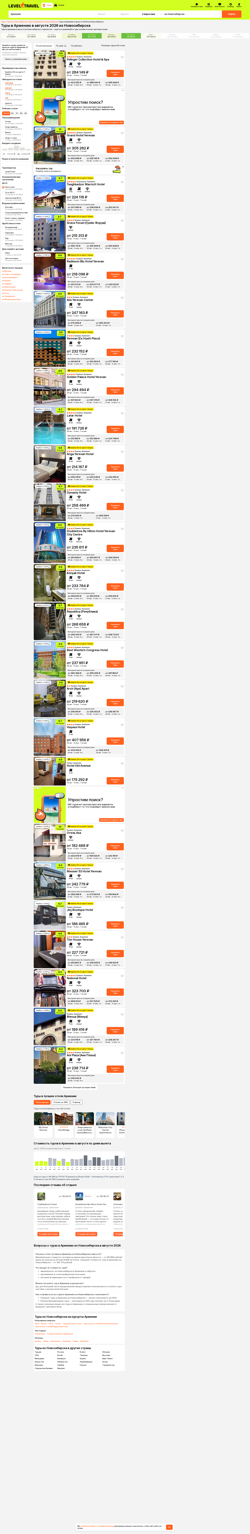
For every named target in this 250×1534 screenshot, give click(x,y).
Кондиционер (11, 227)
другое (8, 103)
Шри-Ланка (107, 1358)
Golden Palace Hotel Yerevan (86, 377)
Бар (7, 238)
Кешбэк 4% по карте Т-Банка (15, 73)
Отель (8, 121)
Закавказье (40, 1334)
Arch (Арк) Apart (78, 688)
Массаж (8, 244)
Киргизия (39, 1365)
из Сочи (5, 293)
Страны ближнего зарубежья (60, 1334)
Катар (105, 1362)
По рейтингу (76, 46)
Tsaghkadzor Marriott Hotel (86, 184)
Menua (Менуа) (77, 1016)
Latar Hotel (74, 415)
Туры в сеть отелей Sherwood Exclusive (100, 1324)
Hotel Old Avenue (79, 765)
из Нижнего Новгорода (12, 290)
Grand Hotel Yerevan (81, 135)
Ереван (38, 1341)
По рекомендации (44, 46)
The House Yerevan (80, 939)
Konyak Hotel (76, 573)
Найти (231, 14)
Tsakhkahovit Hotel (47, 1204)
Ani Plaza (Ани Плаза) (81, 1055)
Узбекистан (62, 1362)
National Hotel (76, 978)
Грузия (83, 1358)
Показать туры (115, 73)
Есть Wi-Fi (9, 192)
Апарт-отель (11, 138)
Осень (58, 1324)
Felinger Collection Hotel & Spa (88, 59)
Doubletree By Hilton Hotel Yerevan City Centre (91, 532)
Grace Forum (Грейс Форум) (86, 223)
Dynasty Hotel (76, 492)
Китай (60, 1355)
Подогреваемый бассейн (16, 213)
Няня (7, 253)
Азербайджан (86, 1362)
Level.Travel (10, 172)
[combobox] (53, 14)
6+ (12, 113)
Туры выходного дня (72, 1324)
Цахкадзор (55, 1341)
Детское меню (11, 258)
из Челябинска (8, 296)
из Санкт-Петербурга (11, 274)
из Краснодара (8, 287)
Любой (6, 113)
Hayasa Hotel (76, 727)
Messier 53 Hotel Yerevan (84, 871)
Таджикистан (108, 1365)
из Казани (6, 281)
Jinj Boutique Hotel (80, 910)
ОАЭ (37, 1355)
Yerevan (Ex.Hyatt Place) (83, 338)
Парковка (9, 233)
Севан (46, 1341)
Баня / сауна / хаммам (15, 218)
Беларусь (61, 1358)
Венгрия (61, 1368)
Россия (60, 1352)
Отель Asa (74, 833)
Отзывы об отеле (48, 1234)
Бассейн (9, 207)
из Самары (7, 284)
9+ (26, 113)
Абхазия (106, 1352)
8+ (21, 113)
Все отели (9, 187)
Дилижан (84, 1341)
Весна (44, 1324)
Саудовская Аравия (44, 1368)
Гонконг (83, 1365)
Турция (38, 1352)
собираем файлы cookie (91, 1526)
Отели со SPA (61, 1102)
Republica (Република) (82, 611)
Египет (83, 1352)
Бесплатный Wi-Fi (13, 198)
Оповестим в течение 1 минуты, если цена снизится (14, 54)
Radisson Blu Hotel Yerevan (85, 261)
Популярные (42, 1102)
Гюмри (75, 1341)
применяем (109, 1526)
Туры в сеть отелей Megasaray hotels (51, 1327)
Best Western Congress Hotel (87, 650)
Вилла (8, 132)
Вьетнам (106, 1355)
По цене (59, 46)
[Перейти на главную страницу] (24, 5)
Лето (51, 1324)
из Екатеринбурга (10, 277)
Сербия (60, 1365)
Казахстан (39, 1362)
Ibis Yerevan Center (80, 300)
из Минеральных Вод (11, 299)
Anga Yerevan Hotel (80, 454)
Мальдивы (39, 1358)
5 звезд (76, 1102)
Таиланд (84, 1355)
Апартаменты (11, 127)
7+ (17, 113)
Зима (37, 1324)
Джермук (66, 1341)
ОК (169, 1527)
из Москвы (6, 271)
